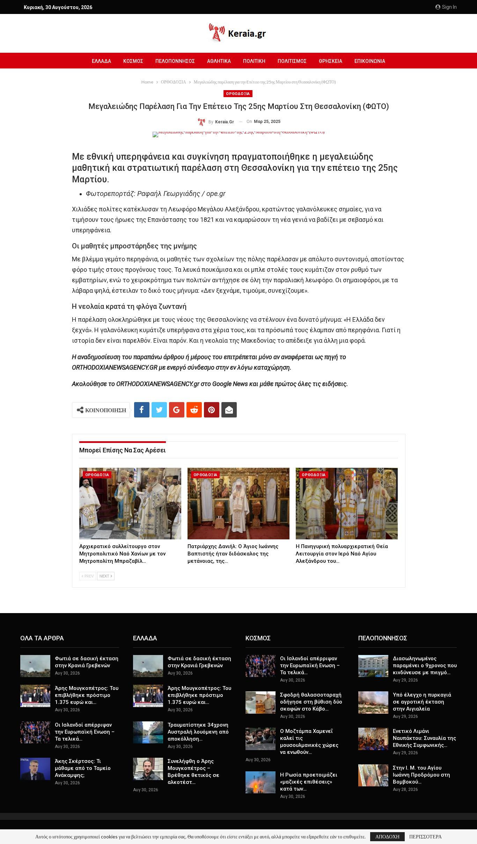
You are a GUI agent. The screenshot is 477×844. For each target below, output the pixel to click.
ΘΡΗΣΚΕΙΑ (330, 61)
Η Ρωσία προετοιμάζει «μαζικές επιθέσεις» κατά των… (308, 782)
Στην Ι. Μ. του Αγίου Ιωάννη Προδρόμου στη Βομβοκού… (421, 775)
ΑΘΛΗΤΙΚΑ (219, 61)
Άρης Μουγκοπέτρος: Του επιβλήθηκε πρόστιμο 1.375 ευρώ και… (86, 695)
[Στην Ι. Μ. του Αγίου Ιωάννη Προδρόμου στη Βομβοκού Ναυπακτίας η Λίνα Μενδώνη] (373, 775)
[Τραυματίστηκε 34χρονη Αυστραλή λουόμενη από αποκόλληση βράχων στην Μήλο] (148, 732)
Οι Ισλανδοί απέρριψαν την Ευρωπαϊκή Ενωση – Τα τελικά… (85, 732)
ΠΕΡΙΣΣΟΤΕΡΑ (425, 836)
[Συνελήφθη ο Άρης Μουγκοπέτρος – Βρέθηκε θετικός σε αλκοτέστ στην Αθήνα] (148, 769)
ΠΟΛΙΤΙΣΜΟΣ (292, 61)
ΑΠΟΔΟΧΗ (387, 836)
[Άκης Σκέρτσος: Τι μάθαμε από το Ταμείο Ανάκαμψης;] (35, 769)
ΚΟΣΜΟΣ (133, 61)
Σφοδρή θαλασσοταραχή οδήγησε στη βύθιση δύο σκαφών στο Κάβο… (311, 702)
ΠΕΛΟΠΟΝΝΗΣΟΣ (175, 61)
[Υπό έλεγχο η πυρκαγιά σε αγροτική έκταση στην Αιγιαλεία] (373, 702)
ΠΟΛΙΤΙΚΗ (254, 61)
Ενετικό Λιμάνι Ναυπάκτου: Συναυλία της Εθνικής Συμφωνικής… (424, 738)
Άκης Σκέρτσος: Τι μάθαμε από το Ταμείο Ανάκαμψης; (83, 768)
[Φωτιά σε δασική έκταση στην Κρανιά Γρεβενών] (35, 666)
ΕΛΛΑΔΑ (101, 61)
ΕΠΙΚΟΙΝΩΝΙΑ (369, 61)
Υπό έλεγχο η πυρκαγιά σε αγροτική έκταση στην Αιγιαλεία (422, 702)
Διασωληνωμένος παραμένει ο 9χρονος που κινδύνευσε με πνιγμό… (425, 665)
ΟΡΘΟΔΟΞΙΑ (238, 94)
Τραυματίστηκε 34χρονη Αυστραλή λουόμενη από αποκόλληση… (198, 732)
